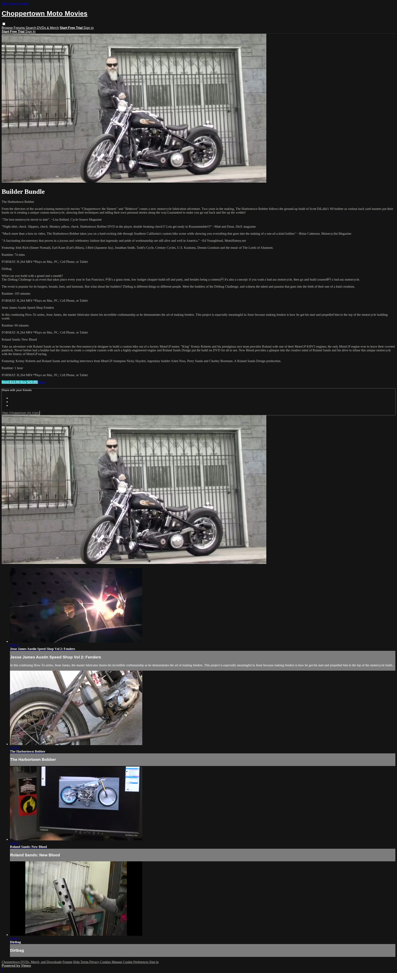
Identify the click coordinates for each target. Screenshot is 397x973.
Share (41, 382)
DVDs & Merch (48, 28)
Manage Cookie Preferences (130, 962)
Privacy (94, 962)
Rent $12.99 (11, 382)
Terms (84, 962)
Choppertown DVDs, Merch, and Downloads (32, 962)
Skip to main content (15, 3)
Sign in (88, 28)
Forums (20, 28)
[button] (3, 24)
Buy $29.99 (29, 382)
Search (31, 28)
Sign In (30, 31)
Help (76, 962)
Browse (8, 28)
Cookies (106, 962)
